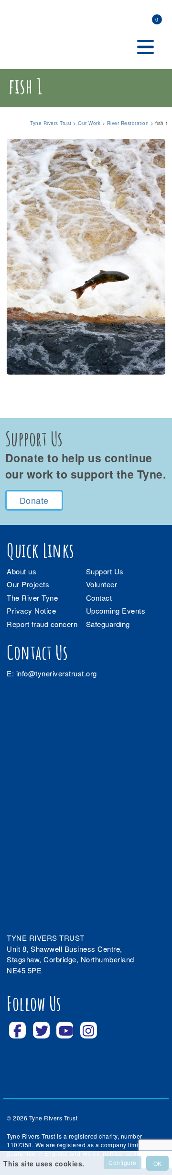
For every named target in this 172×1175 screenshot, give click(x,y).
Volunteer (102, 584)
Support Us (105, 571)
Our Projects (28, 584)
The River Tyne (32, 598)
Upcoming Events (116, 610)
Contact (99, 598)
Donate (34, 500)
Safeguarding (108, 624)
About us (21, 571)
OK (157, 1163)
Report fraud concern (42, 624)
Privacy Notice (31, 610)
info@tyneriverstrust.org (56, 673)
